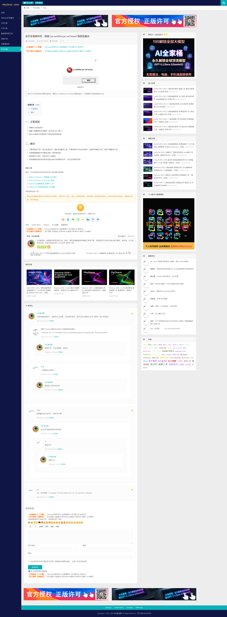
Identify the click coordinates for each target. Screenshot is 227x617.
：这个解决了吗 (157, 314)
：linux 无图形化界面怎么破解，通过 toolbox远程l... (170, 261)
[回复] (51, 321)
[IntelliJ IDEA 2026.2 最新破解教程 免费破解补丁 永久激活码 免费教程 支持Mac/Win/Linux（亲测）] (39, 284)
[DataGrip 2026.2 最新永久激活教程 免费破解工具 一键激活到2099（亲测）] (148, 177)
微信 (40, 3)
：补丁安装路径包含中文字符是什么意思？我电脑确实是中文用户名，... (171, 322)
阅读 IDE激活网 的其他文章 (41, 247)
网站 (29, 553)
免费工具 (155, 358)
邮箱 (85, 545)
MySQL (163, 354)
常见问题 (4, 49)
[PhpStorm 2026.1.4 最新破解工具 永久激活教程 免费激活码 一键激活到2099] (94, 284)
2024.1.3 (175, 345)
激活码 (153, 364)
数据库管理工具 (7, 33)
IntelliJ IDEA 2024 (180, 351)
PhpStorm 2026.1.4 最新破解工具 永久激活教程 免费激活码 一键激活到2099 (94, 290)
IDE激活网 (31, 41)
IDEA (184, 348)
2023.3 (165, 345)
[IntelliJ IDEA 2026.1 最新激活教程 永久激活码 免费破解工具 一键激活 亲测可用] (148, 128)
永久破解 (55, 225)
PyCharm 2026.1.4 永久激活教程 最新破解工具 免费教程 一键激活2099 (121, 290)
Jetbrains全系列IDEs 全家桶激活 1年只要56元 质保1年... (65, 47)
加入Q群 (29, 3)
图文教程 (178, 358)
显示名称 (32, 545)
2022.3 (155, 345)
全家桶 (171, 358)
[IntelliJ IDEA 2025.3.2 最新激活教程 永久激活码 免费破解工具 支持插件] (148, 106)
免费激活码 (5, 44)
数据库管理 (186, 358)
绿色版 (188, 364)
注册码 (180, 361)
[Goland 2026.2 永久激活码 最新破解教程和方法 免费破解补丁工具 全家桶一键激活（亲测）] (148, 162)
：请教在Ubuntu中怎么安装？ (163, 291)
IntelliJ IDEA (36, 225)
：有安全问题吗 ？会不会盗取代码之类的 (167, 284)
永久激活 (152, 361)
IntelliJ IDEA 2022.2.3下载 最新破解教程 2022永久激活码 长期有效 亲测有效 (52, 253)
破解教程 (64, 225)
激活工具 (187, 361)
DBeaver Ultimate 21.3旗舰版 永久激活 (43, 177)
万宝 (42, 367)
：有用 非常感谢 (158, 299)
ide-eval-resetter (177, 348)
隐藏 (37, 105)
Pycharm (184, 354)
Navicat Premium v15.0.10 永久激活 (41, 180)
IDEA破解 (156, 351)
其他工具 (4, 39)
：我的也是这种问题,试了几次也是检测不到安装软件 (172, 269)
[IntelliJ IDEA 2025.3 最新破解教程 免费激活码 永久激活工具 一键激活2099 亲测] (148, 113)
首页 (2, 13)
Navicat (169, 354)
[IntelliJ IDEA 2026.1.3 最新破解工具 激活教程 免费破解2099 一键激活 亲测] (148, 121)
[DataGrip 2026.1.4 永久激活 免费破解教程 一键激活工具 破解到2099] (66, 284)
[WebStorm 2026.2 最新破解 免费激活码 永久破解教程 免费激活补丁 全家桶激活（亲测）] (148, 169)
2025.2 (187, 345)
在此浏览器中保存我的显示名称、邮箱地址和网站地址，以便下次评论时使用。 (59, 561)
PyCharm (130, 607)
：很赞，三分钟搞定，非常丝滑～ (164, 306)
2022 (145, 345)
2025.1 (181, 345)
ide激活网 (10, 5)
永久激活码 (162, 361)
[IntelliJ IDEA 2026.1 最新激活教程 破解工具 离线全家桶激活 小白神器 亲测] (148, 90)
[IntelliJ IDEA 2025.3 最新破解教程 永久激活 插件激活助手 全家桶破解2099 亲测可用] (148, 98)
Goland (169, 348)
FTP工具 (4, 28)
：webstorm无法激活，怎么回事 (164, 276)
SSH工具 (4, 23)
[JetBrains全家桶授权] (154, 26)
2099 (156, 348)
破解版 (182, 364)
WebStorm (147, 358)
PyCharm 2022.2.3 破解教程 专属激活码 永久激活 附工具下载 (109, 252)
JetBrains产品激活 (7, 18)
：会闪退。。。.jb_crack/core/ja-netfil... (165, 328)
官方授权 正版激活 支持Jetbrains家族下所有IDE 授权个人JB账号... (69, 51)
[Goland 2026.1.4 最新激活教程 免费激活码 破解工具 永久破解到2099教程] (148, 184)
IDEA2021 (147, 351)
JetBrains (46, 225)
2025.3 (145, 348)
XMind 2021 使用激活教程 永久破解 (42, 187)
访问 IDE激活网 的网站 (48, 247)
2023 (160, 345)
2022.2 (150, 345)
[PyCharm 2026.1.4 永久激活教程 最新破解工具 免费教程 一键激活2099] (121, 284)
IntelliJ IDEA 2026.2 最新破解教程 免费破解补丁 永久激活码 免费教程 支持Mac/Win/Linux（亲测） (39, 290)
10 (63, 41)
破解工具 (163, 364)
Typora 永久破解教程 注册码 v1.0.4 (41, 184)
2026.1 (151, 348)
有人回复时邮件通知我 (38, 571)
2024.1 (170, 345)
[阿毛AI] (66, 26)
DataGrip (162, 348)
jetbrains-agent (156, 354)
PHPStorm (175, 354)
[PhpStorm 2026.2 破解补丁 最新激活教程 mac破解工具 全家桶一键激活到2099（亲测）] (148, 154)
